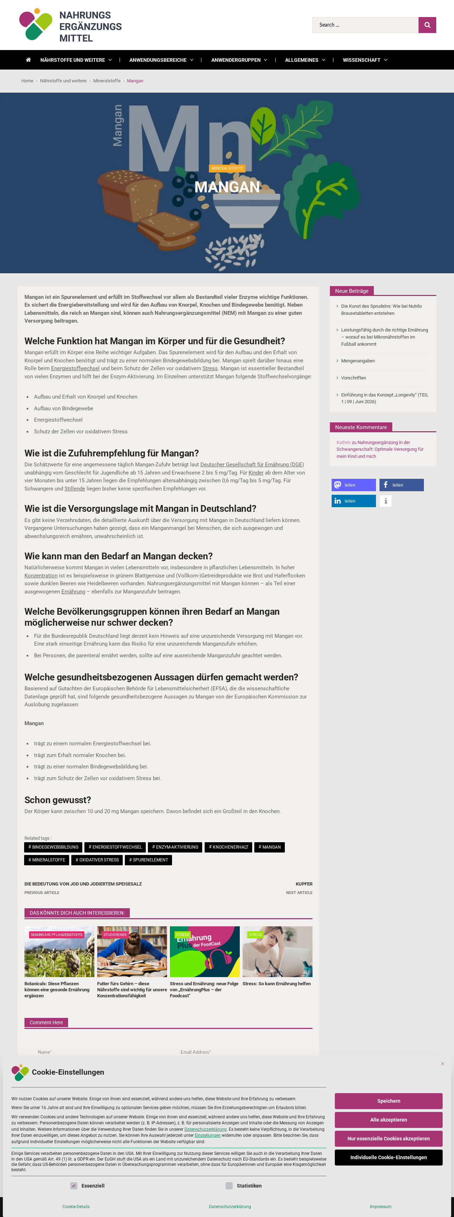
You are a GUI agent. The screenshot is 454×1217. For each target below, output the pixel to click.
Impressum (381, 1206)
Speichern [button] (388, 1101)
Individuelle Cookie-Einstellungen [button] (388, 1157)
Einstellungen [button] (208, 1135)
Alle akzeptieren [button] (388, 1120)
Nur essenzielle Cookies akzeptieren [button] (389, 1138)
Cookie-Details (76, 1206)
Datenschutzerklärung (205, 1129)
